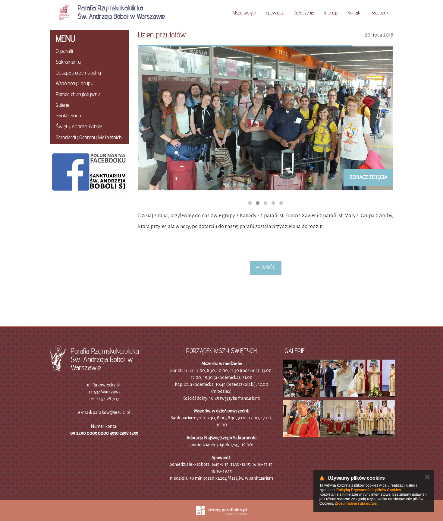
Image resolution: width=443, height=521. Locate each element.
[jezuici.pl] (192, 300)
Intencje (331, 13)
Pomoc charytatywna (78, 94)
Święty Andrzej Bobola (79, 126)
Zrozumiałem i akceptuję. (356, 503)
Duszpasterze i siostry (78, 72)
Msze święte (244, 13)
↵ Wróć (265, 267)
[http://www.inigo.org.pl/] (364, 300)
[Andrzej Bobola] (89, 204)
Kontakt (355, 13)
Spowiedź (274, 13)
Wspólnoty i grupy (74, 83)
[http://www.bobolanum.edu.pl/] (250, 300)
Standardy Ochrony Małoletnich (89, 137)
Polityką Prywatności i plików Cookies (368, 490)
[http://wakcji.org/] (78, 300)
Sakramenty (68, 62)
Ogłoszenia (304, 13)
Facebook (380, 13)
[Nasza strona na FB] (89, 172)
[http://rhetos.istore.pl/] (307, 300)
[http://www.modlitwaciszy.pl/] (135, 300)
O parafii (64, 51)
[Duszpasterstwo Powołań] (89, 218)
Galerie (62, 105)
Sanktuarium (69, 115)
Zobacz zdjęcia (368, 177)
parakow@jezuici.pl (111, 412)
